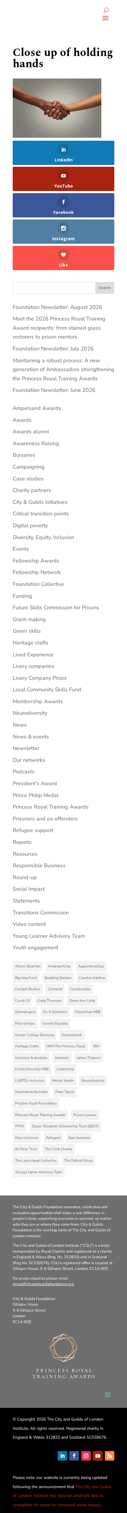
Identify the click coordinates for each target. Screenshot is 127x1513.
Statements (26, 900)
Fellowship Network (37, 572)
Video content (29, 924)
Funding (22, 596)
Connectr (55, 989)
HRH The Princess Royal (65, 1046)
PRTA (19, 1126)
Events (21, 548)
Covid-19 (22, 1000)
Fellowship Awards (36, 560)
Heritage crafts (30, 642)
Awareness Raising (36, 443)
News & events (31, 736)
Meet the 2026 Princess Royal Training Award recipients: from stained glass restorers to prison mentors (59, 327)
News (20, 724)
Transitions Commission (41, 912)
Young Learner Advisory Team (49, 936)
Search (105, 288)
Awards (22, 420)
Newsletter (26, 748)
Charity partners (32, 490)
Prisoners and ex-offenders (45, 818)
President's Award (35, 783)
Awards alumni (31, 431)
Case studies (28, 478)
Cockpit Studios (27, 989)
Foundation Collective (38, 584)
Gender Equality (55, 1023)
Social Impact (29, 888)
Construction (80, 989)
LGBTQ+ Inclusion (29, 1080)
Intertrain (62, 1057)
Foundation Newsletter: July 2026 (53, 348)
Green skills (27, 630)
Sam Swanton (79, 1137)
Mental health (63, 1080)
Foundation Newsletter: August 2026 (57, 307)
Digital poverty (30, 525)
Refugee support (33, 830)
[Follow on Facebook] (74, 1456)
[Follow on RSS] (109, 1456)
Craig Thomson (50, 1000)
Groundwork (72, 1035)
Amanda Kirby (59, 966)
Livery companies (33, 666)
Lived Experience (33, 654)
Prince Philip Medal (35, 795)
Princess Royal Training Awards (51, 806)
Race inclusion (26, 1137)
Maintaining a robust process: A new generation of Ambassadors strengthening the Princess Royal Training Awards (63, 369)
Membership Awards (38, 701)
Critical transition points (41, 513)
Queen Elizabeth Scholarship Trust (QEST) (65, 1126)
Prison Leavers (85, 1115)
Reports (22, 842)
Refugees (53, 1137)
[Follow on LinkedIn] (62, 1456)
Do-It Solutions (55, 1011)
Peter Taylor (64, 1091)
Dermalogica (25, 1011)
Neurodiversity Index (31, 1091)
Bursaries (24, 455)
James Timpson (89, 1057)
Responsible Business (39, 865)
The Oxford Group (78, 1160)
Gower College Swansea (34, 1035)
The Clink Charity (58, 1149)
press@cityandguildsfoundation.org (43, 1284)
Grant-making (29, 619)
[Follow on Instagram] (86, 1456)
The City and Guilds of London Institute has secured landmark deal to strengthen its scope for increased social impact (62, 1496)
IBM (96, 1046)
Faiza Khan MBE (88, 1011)
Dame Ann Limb (82, 1000)
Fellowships (25, 1023)
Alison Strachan (27, 966)
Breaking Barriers (58, 977)
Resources (25, 854)
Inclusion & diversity (31, 1057)
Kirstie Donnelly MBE (32, 1069)
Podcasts (24, 771)
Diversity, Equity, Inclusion (43, 537)
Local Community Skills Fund (47, 689)
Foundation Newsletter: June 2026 (54, 390)
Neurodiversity (30, 713)
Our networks (29, 760)
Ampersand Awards (37, 408)
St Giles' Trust (26, 1149)
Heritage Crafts (27, 1046)
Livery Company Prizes (40, 678)
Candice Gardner (92, 977)
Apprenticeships (91, 966)
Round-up (25, 877)
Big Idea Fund (26, 977)
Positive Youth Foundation (36, 1103)
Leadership (65, 1069)
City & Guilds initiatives (40, 502)
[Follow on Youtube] (97, 1456)
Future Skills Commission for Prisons (56, 607)
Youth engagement (35, 947)
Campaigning (29, 466)
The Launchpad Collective (35, 1160)
